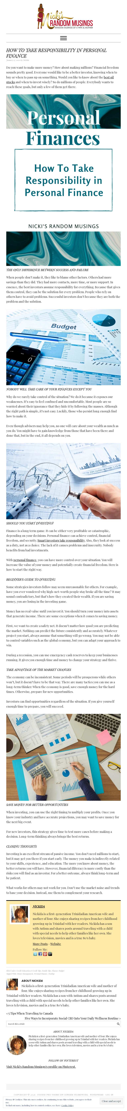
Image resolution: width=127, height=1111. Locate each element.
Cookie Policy (67, 1105)
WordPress (97, 1094)
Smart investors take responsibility (61, 540)
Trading (51, 973)
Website (55, 944)
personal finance (24, 560)
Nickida (39, 906)
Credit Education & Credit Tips (29, 971)
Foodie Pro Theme (48, 1094)
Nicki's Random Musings (63, 16)
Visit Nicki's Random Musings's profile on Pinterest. (41, 1067)
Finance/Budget (58, 971)
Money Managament (25, 973)
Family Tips (46, 971)
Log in (109, 1094)
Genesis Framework (76, 1094)
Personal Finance (40, 973)
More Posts (40, 944)
